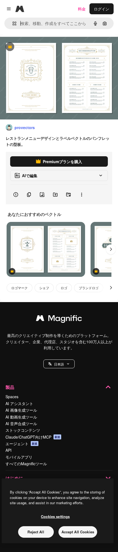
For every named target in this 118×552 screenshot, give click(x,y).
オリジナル (37, 47)
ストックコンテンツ (22, 430)
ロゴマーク (19, 287)
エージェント (21, 443)
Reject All (35, 531)
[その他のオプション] (81, 194)
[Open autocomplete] (12, 23)
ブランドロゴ (89, 287)
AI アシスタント (19, 403)
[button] (59, 363)
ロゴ (64, 287)
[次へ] (111, 249)
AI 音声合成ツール (21, 423)
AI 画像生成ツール (21, 410)
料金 (82, 9)
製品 (9, 387)
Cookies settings (55, 516)
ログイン (101, 9)
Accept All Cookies (77, 531)
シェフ (44, 287)
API (8, 450)
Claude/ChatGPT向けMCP (32, 437)
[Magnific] (59, 319)
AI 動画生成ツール (21, 417)
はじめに (14, 478)
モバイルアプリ (18, 457)
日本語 (59, 364)
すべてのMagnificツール (26, 463)
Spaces (11, 396)
